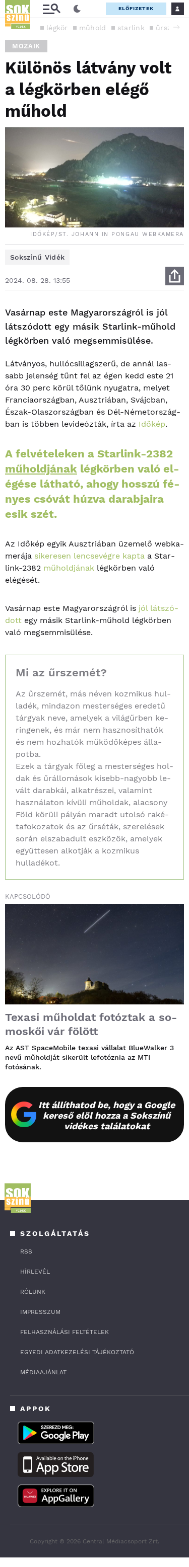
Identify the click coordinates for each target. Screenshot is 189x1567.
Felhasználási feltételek (64, 1332)
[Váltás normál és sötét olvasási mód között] (77, 9)
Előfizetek (136, 8)
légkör (57, 28)
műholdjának (41, 468)
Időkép (152, 424)
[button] (176, 27)
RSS (26, 1251)
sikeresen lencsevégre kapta (89, 556)
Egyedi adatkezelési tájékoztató (77, 1352)
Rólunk (32, 1291)
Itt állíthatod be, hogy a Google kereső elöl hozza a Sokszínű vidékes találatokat (106, 1115)
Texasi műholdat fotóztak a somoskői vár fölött (91, 1024)
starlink (131, 28)
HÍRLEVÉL (35, 1271)
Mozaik (26, 46)
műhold (92, 28)
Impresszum (40, 1311)
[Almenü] (51, 9)
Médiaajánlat (43, 1372)
